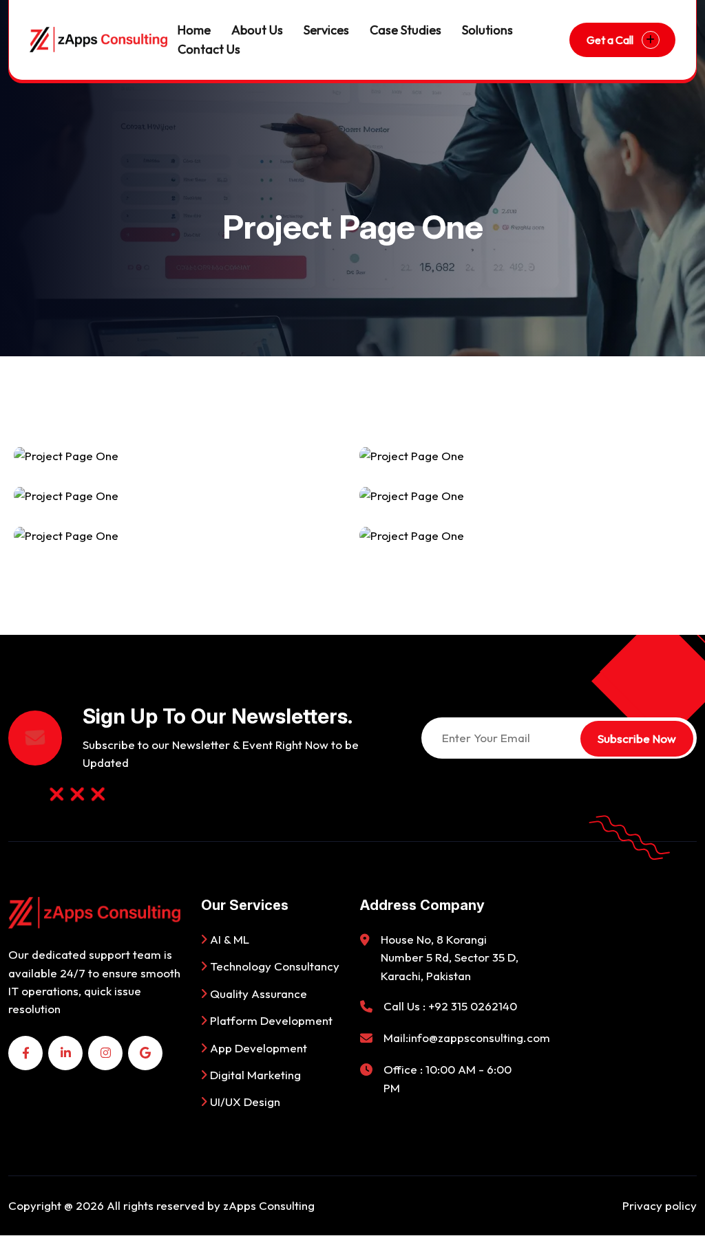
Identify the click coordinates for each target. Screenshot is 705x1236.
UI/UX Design (243, 1101)
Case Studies (405, 30)
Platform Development (270, 1020)
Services (326, 30)
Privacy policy (659, 1205)
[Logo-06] (98, 39)
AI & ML (228, 939)
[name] (25, 1053)
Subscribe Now (637, 738)
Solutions (487, 30)
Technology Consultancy (273, 966)
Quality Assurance (257, 993)
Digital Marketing (254, 1074)
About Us (257, 30)
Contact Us (209, 49)
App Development (257, 1048)
